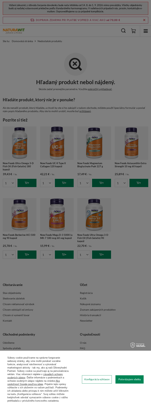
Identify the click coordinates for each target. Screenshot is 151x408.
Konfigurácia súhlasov (97, 379)
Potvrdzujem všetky (129, 379)
